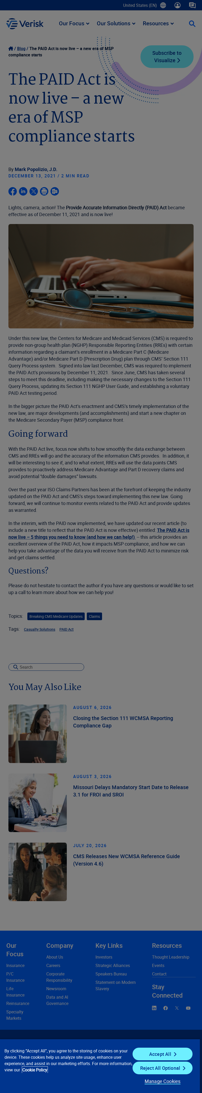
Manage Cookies (163, 1081)
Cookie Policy (34, 1070)
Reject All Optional (160, 1068)
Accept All (160, 1054)
